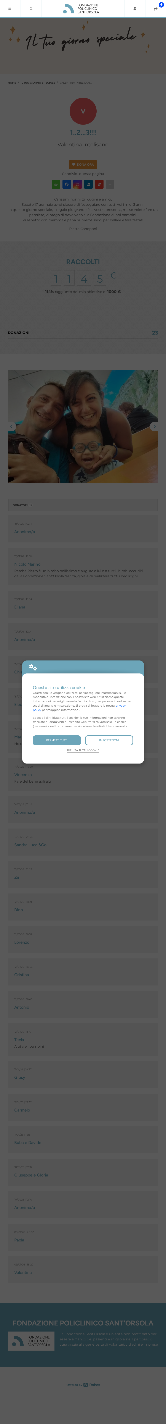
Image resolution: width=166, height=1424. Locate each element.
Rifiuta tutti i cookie (83, 750)
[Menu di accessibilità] (161, 4)
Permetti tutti (56, 740)
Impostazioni (109, 740)
